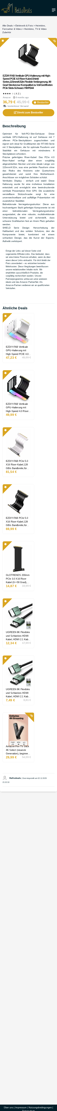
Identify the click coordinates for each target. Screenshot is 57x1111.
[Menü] (52, 10)
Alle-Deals (7, 25)
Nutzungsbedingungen (40, 1107)
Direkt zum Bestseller (29, 112)
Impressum (21, 1107)
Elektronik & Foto (24, 25)
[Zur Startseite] (17, 8)
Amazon (7, 97)
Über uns (8, 1107)
